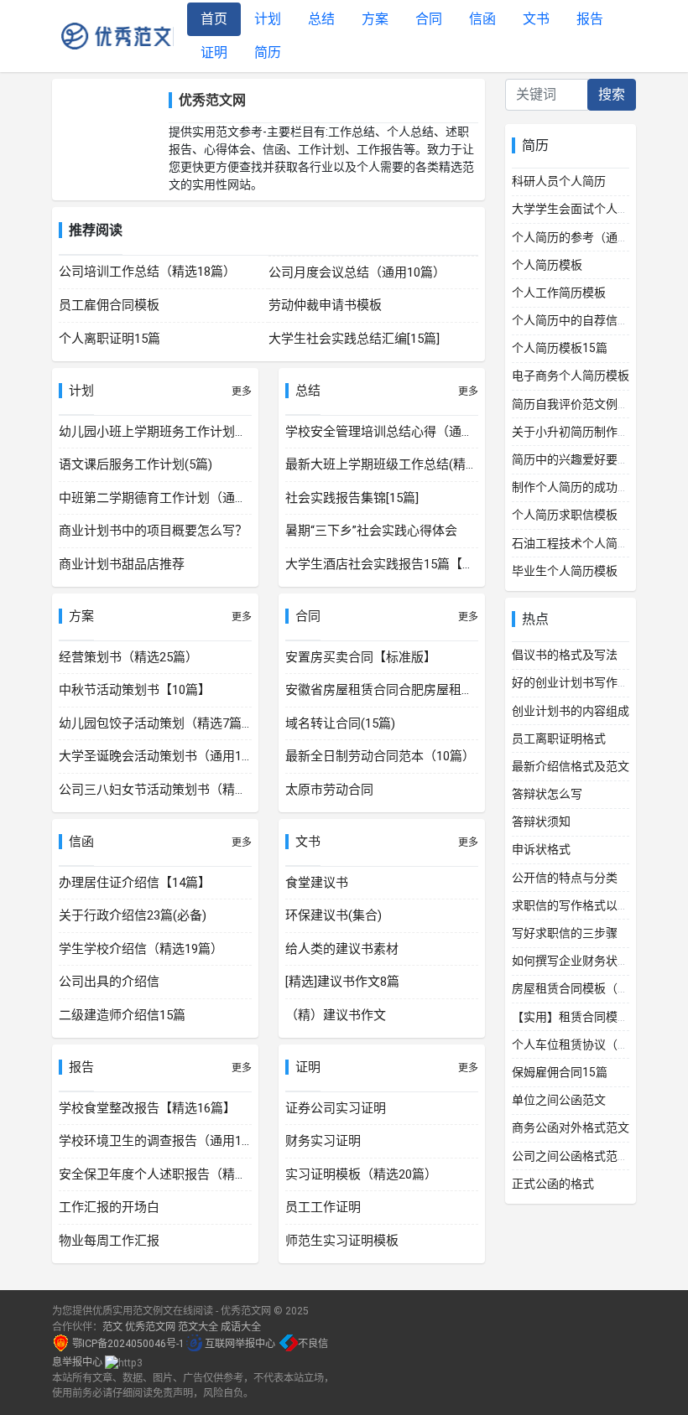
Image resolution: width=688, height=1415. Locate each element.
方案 (375, 19)
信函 (482, 19)
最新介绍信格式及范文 (570, 766)
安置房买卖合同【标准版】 (360, 657)
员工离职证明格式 (559, 738)
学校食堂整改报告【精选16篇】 (147, 1108)
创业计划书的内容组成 (570, 711)
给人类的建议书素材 (342, 948)
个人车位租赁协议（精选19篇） (595, 1044)
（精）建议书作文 (335, 1015)
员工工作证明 (323, 1207)
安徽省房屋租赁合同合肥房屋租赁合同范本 (404, 689)
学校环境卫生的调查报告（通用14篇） (166, 1140)
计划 (267, 19)
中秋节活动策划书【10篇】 (135, 689)
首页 (214, 19)
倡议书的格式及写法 (565, 654)
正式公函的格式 (553, 1183)
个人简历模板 (547, 265)
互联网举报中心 (240, 1344)
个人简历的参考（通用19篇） (589, 237)
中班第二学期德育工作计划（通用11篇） (172, 497)
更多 (242, 391)
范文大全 (198, 1327)
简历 (267, 52)
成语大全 (241, 1327)
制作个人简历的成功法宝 (576, 487)
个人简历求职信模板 (565, 514)
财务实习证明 (323, 1140)
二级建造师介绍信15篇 (122, 1015)
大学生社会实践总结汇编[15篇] (354, 338)
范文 (112, 1327)
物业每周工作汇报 (109, 1240)
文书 (536, 19)
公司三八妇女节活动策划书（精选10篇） (172, 789)
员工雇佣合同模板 (109, 305)
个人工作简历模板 (559, 292)
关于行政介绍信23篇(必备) (132, 915)
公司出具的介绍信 (109, 981)
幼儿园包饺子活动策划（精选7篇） (156, 723)
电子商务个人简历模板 (570, 375)
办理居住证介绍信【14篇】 (135, 882)
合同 (428, 19)
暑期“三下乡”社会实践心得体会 (371, 530)
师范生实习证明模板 (342, 1240)
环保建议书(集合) (333, 915)
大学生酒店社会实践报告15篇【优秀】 (392, 564)
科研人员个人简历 (559, 181)
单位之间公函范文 (559, 1100)
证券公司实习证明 (335, 1108)
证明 (214, 52)
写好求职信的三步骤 (565, 933)
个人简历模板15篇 (559, 348)
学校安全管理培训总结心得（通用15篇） (399, 431)
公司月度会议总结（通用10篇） (357, 272)
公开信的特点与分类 (565, 877)
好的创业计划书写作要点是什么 (594, 682)
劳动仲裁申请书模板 (325, 305)
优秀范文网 (114, 36)
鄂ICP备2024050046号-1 (128, 1344)
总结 (321, 19)
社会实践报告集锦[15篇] (352, 497)
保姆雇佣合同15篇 (559, 1072)
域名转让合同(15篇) (340, 723)
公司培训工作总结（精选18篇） (147, 271)
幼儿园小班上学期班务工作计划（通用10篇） (185, 431)
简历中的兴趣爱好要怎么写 (582, 459)
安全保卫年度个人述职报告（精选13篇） (172, 1174)
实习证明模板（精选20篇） (361, 1174)
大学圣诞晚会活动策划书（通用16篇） (166, 756)
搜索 (611, 94)
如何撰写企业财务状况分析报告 (594, 960)
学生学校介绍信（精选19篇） (141, 948)
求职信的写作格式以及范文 (582, 905)
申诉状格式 (541, 849)
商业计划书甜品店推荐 (122, 564)
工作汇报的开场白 (109, 1207)
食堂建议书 (316, 882)
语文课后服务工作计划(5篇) (135, 464)
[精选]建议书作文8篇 (342, 981)
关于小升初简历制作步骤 (576, 431)
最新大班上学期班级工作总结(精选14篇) (396, 464)
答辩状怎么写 (547, 794)
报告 (589, 19)
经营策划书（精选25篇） (128, 657)
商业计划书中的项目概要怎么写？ (153, 530)
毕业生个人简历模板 (565, 571)
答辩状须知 (541, 821)
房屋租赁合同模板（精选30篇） (595, 988)
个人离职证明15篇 (109, 338)
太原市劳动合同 (329, 789)
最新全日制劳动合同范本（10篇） (380, 756)
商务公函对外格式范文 (570, 1127)
